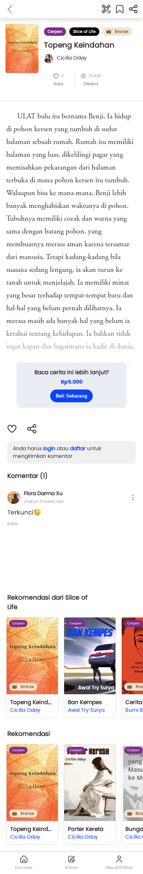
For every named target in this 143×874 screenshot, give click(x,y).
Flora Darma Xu (43, 493)
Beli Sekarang (71, 396)
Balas (12, 524)
